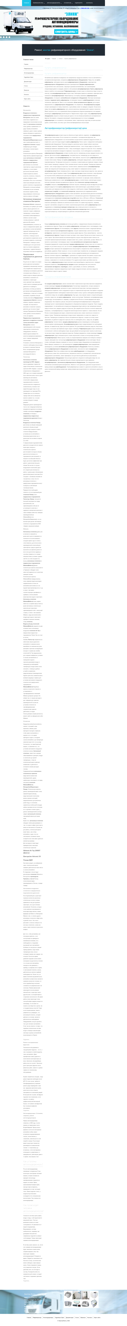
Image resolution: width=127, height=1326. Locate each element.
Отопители (67, 3)
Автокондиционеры (53, 3)
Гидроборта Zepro (28, 77)
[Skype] (103, 2)
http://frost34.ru (31, 1308)
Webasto (26, 529)
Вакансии (26, 90)
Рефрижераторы (38, 3)
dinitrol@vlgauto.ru (99, 8)
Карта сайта (27, 98)
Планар (36, 878)
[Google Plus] (96, 2)
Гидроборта (78, 3)
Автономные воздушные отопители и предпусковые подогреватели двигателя (31, 891)
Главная (26, 3)
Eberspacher (27, 110)
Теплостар (26, 357)
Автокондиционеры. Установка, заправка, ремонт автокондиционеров (33, 1116)
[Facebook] (100, 2)
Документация (27, 81)
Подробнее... (26, 1039)
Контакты (89, 3)
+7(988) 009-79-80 (84, 8)
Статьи (26, 86)
